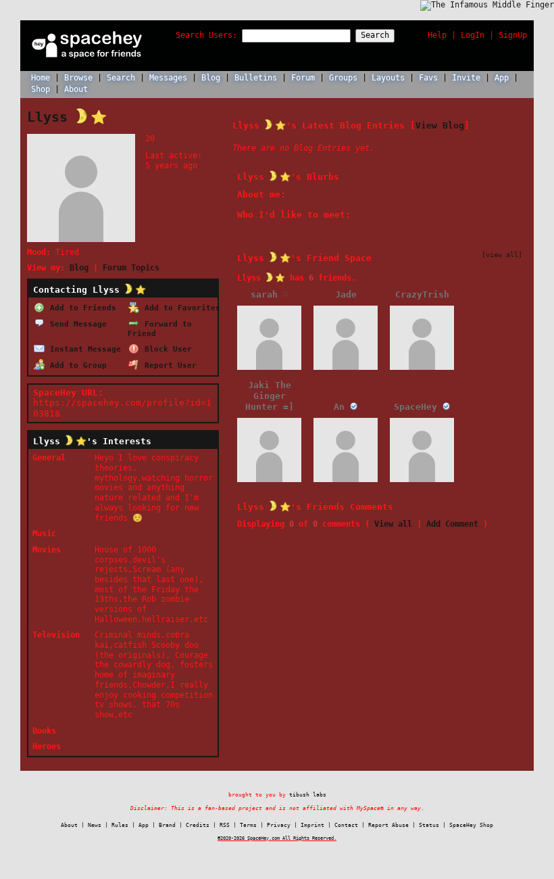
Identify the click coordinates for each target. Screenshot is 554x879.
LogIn (472, 35)
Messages (168, 77)
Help (437, 35)
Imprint (312, 825)
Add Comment (452, 524)
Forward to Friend (160, 328)
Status (429, 825)
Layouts (388, 77)
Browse (78, 77)
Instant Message (83, 349)
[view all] (502, 254)
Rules (119, 825)
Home (40, 77)
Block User (166, 349)
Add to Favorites (180, 307)
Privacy (279, 825)
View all (393, 524)
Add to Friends (80, 307)
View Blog (440, 125)
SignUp (513, 35)
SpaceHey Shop (471, 825)
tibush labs (307, 794)
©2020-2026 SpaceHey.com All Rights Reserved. (277, 838)
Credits (197, 825)
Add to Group (76, 365)
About (76, 89)
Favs (428, 77)
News (94, 825)
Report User (168, 365)
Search (375, 35)
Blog (210, 77)
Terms (248, 825)
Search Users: (206, 35)
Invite (466, 77)
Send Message (76, 324)
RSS (225, 825)
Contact (346, 825)
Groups (343, 77)
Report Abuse (388, 825)
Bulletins (255, 77)
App (502, 77)
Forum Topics (131, 267)
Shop (40, 89)
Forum (303, 77)
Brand (167, 825)
